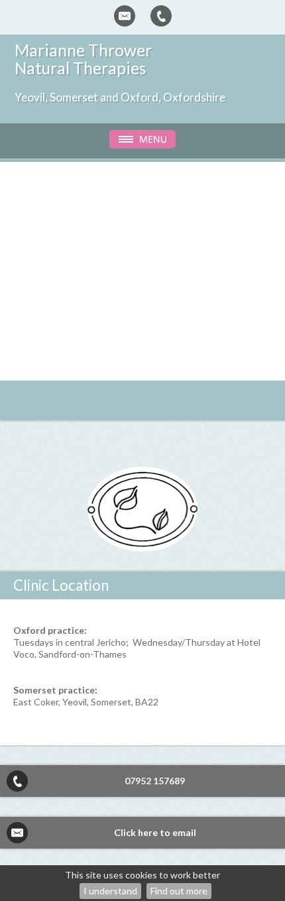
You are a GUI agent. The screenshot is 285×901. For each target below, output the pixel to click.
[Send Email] (124, 16)
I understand (110, 890)
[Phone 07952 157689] (161, 16)
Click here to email (155, 832)
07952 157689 (155, 780)
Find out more (178, 890)
